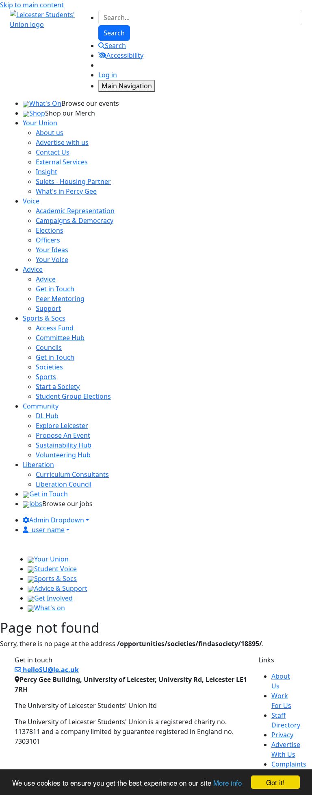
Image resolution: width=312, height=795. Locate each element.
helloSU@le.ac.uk (50, 669)
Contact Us (52, 152)
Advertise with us (62, 142)
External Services (62, 161)
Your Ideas (52, 249)
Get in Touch (55, 288)
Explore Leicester (62, 425)
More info (227, 783)
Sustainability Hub (63, 445)
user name (48, 529)
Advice (46, 279)
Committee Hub (60, 337)
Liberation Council (63, 484)
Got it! (275, 782)
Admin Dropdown (56, 519)
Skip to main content (32, 4)
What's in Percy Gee (66, 191)
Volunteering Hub (63, 454)
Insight (46, 171)
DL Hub (47, 415)
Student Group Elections (73, 396)
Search (115, 45)
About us (49, 132)
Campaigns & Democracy (74, 220)
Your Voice (52, 259)
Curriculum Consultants (72, 474)
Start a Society (58, 386)
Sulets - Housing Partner (73, 181)
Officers (48, 240)
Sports (46, 376)
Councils (49, 347)
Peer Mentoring (60, 298)
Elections (49, 230)
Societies (49, 367)
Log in (107, 74)
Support (48, 308)
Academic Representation (75, 210)
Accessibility (124, 55)
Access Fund (55, 327)
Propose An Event (63, 435)
